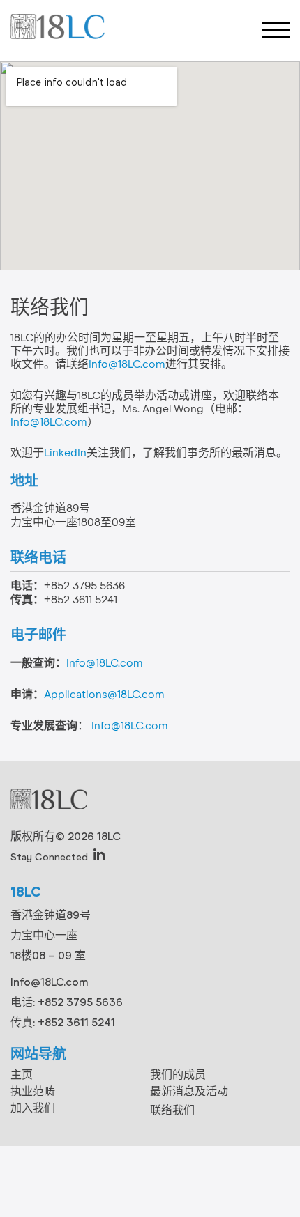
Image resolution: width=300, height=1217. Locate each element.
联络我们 (172, 1110)
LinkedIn (65, 452)
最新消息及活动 (189, 1091)
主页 (21, 1074)
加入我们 (32, 1108)
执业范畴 (32, 1091)
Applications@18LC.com (104, 694)
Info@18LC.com (127, 364)
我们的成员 (178, 1074)
